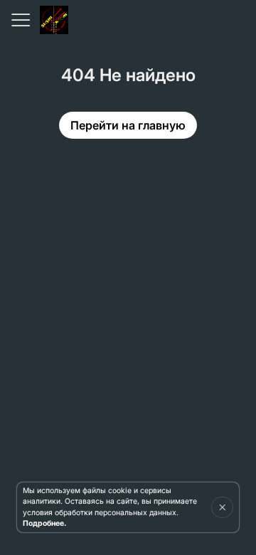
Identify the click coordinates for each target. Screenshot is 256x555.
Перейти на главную (128, 125)
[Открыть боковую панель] (20, 20)
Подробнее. (44, 523)
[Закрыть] (222, 507)
